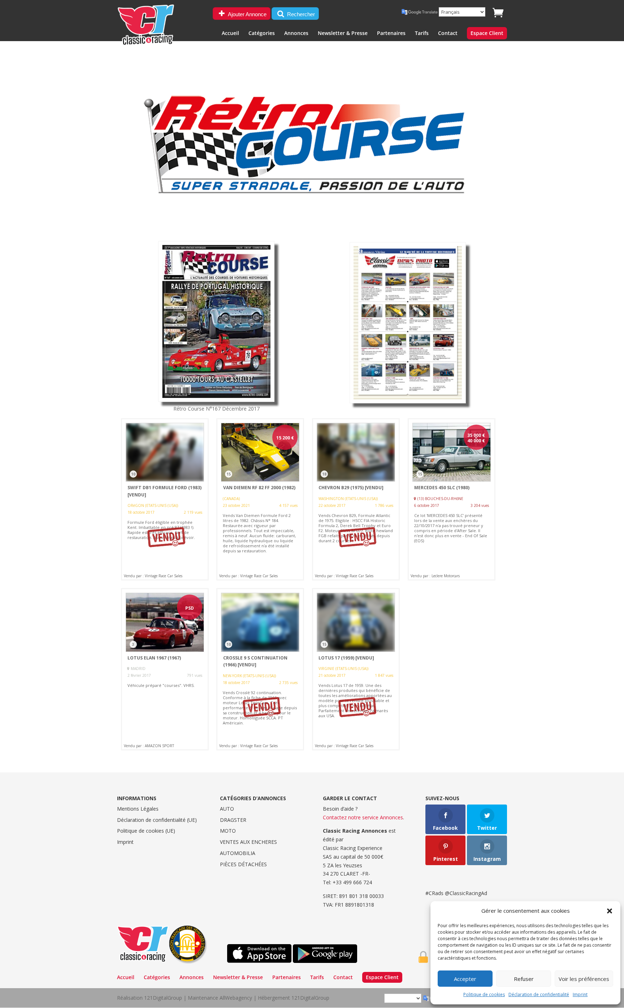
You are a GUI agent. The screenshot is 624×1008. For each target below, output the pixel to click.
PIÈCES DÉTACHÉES (243, 864)
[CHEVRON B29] (356, 499)
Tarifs (422, 33)
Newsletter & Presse (343, 33)
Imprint (580, 994)
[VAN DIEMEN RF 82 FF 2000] (260, 499)
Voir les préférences (584, 978)
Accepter (465, 978)
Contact (448, 33)
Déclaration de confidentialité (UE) (157, 819)
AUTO (227, 808)
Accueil (230, 33)
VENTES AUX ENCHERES (248, 841)
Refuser (524, 978)
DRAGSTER (233, 819)
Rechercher (300, 14)
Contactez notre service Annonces (363, 817)
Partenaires (391, 33)
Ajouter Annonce (246, 14)
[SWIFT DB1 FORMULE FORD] (165, 499)
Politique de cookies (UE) (146, 830)
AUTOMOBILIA (237, 853)
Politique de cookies (484, 994)
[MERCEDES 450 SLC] (451, 499)
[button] (609, 911)
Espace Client (487, 33)
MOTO (228, 830)
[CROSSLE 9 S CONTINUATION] (260, 669)
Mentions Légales (138, 808)
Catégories (261, 33)
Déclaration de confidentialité (538, 994)
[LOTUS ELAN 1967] (165, 669)
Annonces (296, 33)
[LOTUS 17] (356, 669)
